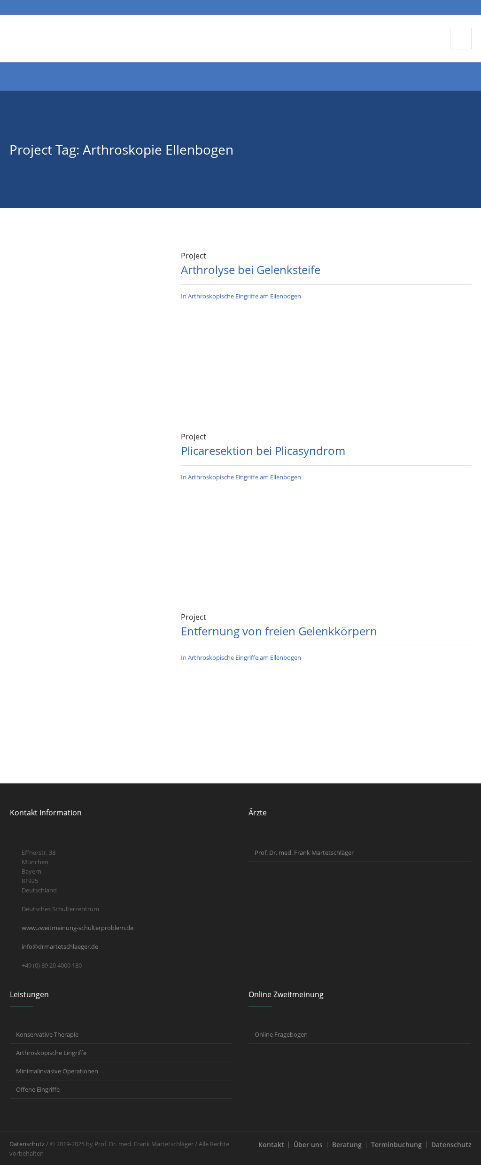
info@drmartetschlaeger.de (60, 946)
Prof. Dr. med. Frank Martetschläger (304, 852)
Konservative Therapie (47, 1034)
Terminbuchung (396, 1144)
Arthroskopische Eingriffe (51, 1052)
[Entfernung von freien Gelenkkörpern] (85, 687)
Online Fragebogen (281, 1034)
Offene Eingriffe (38, 1089)
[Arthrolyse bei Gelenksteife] (85, 326)
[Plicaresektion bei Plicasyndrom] (85, 507)
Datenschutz (451, 1144)
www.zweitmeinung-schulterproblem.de (77, 927)
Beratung (347, 1144)
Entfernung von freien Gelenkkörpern (279, 631)
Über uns (308, 1144)
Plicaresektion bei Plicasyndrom (263, 450)
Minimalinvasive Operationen (57, 1071)
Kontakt (271, 1144)
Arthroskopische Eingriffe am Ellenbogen (244, 296)
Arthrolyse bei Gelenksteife (250, 269)
